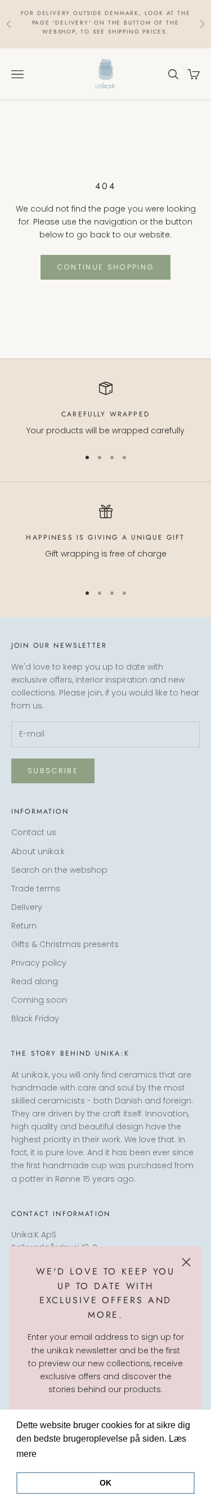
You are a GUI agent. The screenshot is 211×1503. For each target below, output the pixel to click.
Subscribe (53, 770)
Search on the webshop (59, 870)
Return (24, 925)
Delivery (26, 907)
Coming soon (39, 1000)
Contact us (33, 832)
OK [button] (105, 1482)
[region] (105, 409)
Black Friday (35, 1018)
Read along (34, 981)
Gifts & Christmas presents (65, 944)
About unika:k (38, 851)
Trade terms (35, 888)
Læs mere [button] (60, 1454)
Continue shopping (106, 267)
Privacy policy (38, 962)
